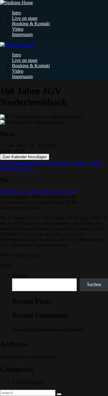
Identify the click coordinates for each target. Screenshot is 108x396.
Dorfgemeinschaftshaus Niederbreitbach (38, 191)
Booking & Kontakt (31, 23)
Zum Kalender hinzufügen (24, 157)
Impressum (22, 34)
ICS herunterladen (17, 162)
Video (17, 29)
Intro (16, 12)
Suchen (19, 275)
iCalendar (79, 162)
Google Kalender (52, 162)
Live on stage (25, 18)
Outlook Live (21, 168)
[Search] (59, 394)
